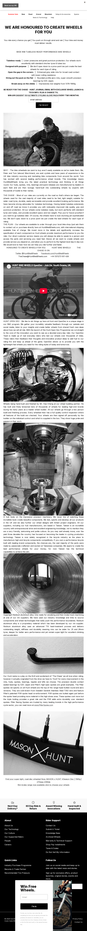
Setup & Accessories (63, 14)
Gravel (38, 14)
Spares (76, 14)
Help (52, 17)
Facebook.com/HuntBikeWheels (55, 253)
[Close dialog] (70, 882)
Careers (8, 844)
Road (30, 14)
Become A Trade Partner (15, 869)
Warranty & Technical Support (59, 841)
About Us (9, 825)
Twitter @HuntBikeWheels (26, 253)
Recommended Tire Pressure (17, 873)
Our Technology (12, 829)
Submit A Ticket (52, 829)
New (23, 14)
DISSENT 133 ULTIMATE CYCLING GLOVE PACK (37, 95)
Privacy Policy (77, 919)
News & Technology (40, 17)
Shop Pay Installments (55, 844)
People (8, 841)
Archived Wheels (53, 837)
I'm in (34, 906)
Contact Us (50, 825)
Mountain (48, 14)
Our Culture (10, 833)
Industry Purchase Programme (18, 865)
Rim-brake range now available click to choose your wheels (43, 785)
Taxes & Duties (52, 848)
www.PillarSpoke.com (43, 705)
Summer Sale (13, 14)
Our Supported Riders (14, 837)
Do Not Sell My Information (58, 852)
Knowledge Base (53, 833)
